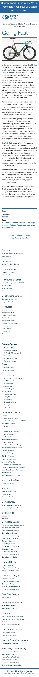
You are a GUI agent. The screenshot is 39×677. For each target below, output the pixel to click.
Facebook (5, 519)
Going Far (8, 70)
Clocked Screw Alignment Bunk (12, 665)
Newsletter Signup (8, 313)
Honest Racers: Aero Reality (11, 657)
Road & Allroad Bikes (9, 381)
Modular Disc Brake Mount (10, 570)
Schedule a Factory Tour (10, 267)
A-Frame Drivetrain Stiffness (11, 587)
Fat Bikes (6, 407)
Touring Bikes (7, 405)
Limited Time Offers (8, 367)
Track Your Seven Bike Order (11, 475)
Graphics (5, 426)
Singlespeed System (8, 450)
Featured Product (16, 225)
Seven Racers (7, 227)
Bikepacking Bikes (8, 386)
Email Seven (6, 356)
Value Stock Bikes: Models (13, 470)
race (25, 225)
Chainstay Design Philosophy (11, 581)
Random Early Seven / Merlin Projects (14, 508)
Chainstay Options (8, 434)
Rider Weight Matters (8, 544)
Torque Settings (7, 285)
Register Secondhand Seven (11, 302)
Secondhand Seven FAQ (9, 299)
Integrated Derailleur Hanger (12, 445)
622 (3, 222)
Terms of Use (6, 334)
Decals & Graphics (8, 483)
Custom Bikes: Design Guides (11, 465)
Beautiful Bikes (7, 494)
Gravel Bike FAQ (8, 375)
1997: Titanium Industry (9, 622)
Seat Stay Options (7, 437)
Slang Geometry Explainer (10, 557)
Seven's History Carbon (9, 635)
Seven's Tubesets (10, 530)
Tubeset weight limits (8, 541)
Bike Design (31, 222)
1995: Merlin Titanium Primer (11, 624)
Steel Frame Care (7, 291)
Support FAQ (6, 275)
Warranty (5, 326)
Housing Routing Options (10, 418)
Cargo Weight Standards (10, 538)
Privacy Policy (6, 329)
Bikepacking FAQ (8, 389)
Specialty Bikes (7, 397)
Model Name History (8, 320)
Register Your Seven (8, 272)
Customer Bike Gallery (9, 497)
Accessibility (6, 331)
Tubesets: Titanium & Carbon (11, 528)
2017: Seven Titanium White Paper (13, 616)
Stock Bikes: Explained (13, 467)
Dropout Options (7, 442)
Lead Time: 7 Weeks (8, 462)
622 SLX (8, 143)
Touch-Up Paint (7, 288)
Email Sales (5, 259)
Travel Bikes (7, 399)
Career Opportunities (8, 315)
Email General (6, 256)
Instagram (5, 516)
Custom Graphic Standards (10, 432)
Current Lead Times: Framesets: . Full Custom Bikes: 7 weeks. (19, 6)
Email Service (6, 261)
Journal (4, 310)
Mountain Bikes (7, 391)
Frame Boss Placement (9, 552)
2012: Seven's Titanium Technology (13, 619)
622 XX (8, 222)
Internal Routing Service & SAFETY (13, 283)
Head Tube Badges (8, 453)
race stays (31, 225)
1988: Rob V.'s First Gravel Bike (12, 505)
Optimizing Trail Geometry (10, 554)
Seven (4, 211)
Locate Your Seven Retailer (10, 264)
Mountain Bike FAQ (9, 394)
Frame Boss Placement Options (12, 447)
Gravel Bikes (6, 373)
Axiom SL (22, 222)
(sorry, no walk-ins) (9, 269)
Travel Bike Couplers (8, 423)
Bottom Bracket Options (9, 440)
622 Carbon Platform (8, 633)
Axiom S (15, 222)
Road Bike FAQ (8, 383)
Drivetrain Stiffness (8, 584)
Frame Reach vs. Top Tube (10, 546)
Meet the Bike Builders (9, 492)
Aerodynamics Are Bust (9, 608)
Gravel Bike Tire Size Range (12, 378)
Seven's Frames (9, 533)
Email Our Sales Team (9, 459)
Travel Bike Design (8, 549)
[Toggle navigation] (36, 18)
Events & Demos (7, 318)
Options (4, 416)
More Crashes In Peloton (9, 660)
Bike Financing (6, 473)
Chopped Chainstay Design (11, 589)
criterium (5, 225)
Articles (5, 217)
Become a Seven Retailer (10, 323)
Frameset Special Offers (9, 370)
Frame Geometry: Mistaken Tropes (13, 525)
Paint (3, 429)
